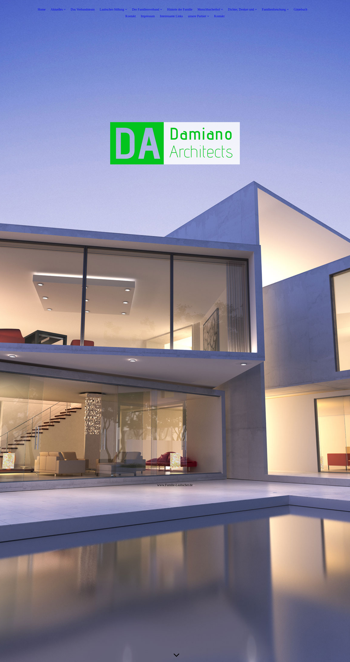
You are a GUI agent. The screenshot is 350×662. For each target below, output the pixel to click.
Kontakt (130, 16)
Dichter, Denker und (241, 9)
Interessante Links (171, 16)
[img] (175, 331)
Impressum (148, 16)
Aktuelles (57, 9)
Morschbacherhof (208, 9)
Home (42, 9)
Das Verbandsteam (83, 9)
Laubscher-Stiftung (112, 9)
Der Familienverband (146, 9)
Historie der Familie (179, 9)
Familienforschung (274, 9)
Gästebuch (300, 9)
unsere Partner (197, 16)
